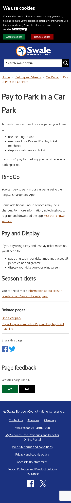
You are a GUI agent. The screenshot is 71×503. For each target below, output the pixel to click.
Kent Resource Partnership (32, 427)
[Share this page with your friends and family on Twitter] (12, 348)
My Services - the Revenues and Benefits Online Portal (32, 437)
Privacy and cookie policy (32, 454)
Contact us (16, 420)
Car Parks (52, 77)
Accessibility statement (32, 462)
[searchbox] (33, 63)
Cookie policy (19, 29)
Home (6, 77)
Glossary (50, 420)
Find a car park (11, 318)
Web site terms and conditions (32, 447)
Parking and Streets (28, 77)
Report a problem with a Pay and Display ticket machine (33, 326)
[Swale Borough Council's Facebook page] (30, 483)
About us (33, 420)
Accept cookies (14, 36)
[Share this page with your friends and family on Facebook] (5, 348)
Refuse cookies (42, 36)
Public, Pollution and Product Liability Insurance (32, 471)
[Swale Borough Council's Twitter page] (43, 483)
